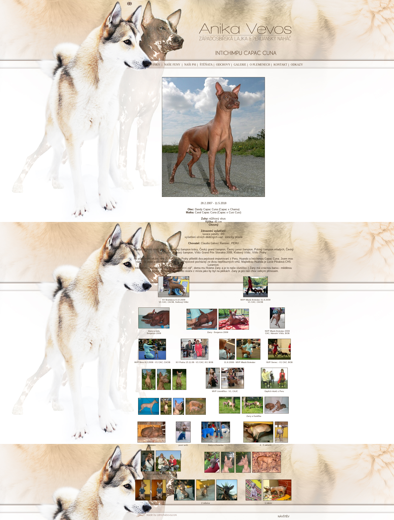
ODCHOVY (223, 64)
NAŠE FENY (172, 64)
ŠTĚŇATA (206, 64)
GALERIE (240, 64)
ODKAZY (297, 64)
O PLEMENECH (260, 64)
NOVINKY (153, 64)
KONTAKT (280, 64)
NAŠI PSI (190, 64)
